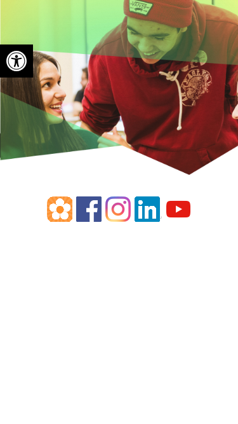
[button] (16, 61)
